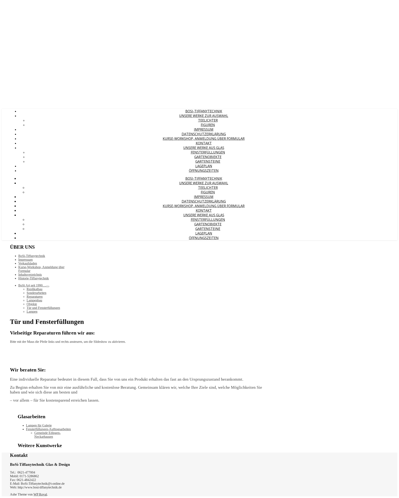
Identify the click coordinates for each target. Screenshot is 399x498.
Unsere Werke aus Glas (203, 147)
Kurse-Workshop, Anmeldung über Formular (204, 138)
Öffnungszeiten (204, 170)
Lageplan (203, 166)
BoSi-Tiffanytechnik (203, 111)
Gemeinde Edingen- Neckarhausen (47, 434)
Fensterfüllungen (208, 152)
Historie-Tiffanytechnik (33, 278)
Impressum (203, 129)
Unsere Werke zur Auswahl (203, 115)
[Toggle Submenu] (47, 286)
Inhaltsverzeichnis (30, 274)
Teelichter (208, 120)
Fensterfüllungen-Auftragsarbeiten (48, 429)
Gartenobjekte (208, 157)
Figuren (208, 125)
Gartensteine (207, 161)
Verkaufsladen (27, 263)
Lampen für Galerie (39, 425)
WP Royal (40, 494)
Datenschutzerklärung (204, 134)
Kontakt (204, 143)
